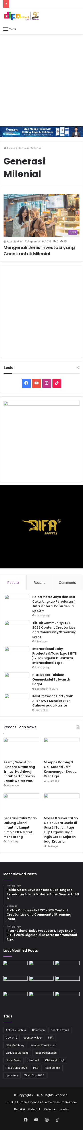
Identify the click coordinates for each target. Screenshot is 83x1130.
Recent (39, 582)
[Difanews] (21, 16)
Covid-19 (11, 1037)
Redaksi (19, 1109)
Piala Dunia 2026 (16, 1067)
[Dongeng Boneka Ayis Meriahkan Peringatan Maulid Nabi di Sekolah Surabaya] (67, 983)
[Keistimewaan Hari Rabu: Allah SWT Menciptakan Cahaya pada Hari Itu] (17, 702)
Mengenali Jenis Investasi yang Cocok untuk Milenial (39, 250)
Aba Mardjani (15, 241)
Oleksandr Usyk (55, 1060)
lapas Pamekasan (46, 1052)
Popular (13, 582)
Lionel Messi (13, 1060)
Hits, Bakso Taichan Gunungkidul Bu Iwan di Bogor (51, 679)
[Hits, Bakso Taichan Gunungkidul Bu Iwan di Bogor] (17, 681)
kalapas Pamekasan (43, 1045)
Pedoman (50, 1109)
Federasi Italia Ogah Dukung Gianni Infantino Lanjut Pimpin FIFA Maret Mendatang (20, 827)
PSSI (36, 1067)
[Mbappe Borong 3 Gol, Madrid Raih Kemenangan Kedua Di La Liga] (61, 748)
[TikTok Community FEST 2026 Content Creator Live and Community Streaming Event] (17, 629)
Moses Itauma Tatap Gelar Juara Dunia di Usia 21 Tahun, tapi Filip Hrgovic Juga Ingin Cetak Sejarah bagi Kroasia (61, 830)
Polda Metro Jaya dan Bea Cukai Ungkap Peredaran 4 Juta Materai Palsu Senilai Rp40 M (54, 604)
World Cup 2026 (34, 1075)
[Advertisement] (41, 80)
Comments (67, 582)
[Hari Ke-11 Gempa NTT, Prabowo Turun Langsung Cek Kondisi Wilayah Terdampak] (67, 998)
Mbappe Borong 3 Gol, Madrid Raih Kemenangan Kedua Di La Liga (60, 769)
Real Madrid (52, 1067)
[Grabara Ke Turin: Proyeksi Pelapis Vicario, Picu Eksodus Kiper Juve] (15, 998)
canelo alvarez (60, 1030)
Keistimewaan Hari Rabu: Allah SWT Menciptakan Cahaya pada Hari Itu (52, 701)
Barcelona (38, 1030)
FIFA (50, 1037)
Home (10, 148)
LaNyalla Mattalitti (17, 1052)
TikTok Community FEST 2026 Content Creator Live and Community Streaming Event (54, 630)
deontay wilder (32, 1037)
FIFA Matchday (15, 1045)
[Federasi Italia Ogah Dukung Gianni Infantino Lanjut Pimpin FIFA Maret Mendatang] (21, 804)
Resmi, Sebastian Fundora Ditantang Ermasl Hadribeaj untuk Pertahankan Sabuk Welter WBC (19, 771)
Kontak (64, 1109)
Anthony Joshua (16, 1030)
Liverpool (33, 1060)
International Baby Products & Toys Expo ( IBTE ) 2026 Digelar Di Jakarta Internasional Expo (54, 656)
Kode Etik (34, 1109)
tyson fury (12, 1075)
